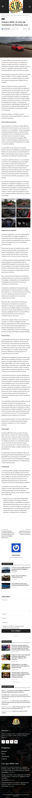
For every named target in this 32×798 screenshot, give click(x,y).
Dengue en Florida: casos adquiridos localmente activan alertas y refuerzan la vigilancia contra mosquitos (16, 776)
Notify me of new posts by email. (11, 628)
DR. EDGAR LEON (5, 695)
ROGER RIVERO (7, 28)
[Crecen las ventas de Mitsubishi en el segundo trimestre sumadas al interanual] (6, 570)
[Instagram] (7, 741)
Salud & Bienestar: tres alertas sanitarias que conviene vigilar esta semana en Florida (20, 666)
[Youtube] (16, 741)
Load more (15, 682)
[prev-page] (2, 591)
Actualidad (7, 15)
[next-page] (5, 591)
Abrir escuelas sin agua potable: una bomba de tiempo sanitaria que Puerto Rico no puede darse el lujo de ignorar (16, 696)
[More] (26, 32)
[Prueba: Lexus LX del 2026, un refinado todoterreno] (6, 578)
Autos (12, 15)
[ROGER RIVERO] (3, 29)
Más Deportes (5, 772)
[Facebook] (8, 32)
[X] (11, 32)
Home (3, 15)
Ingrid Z (3, 690)
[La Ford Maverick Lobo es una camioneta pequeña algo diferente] (6, 586)
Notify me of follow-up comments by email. (13, 626)
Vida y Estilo (5, 780)
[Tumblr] (22, 32)
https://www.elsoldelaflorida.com (16, 557)
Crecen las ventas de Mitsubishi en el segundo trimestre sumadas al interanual (20, 569)
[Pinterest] (15, 32)
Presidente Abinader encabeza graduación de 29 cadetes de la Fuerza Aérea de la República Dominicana (8, 534)
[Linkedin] (18, 32)
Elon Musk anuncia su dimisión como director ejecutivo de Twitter (24, 533)
